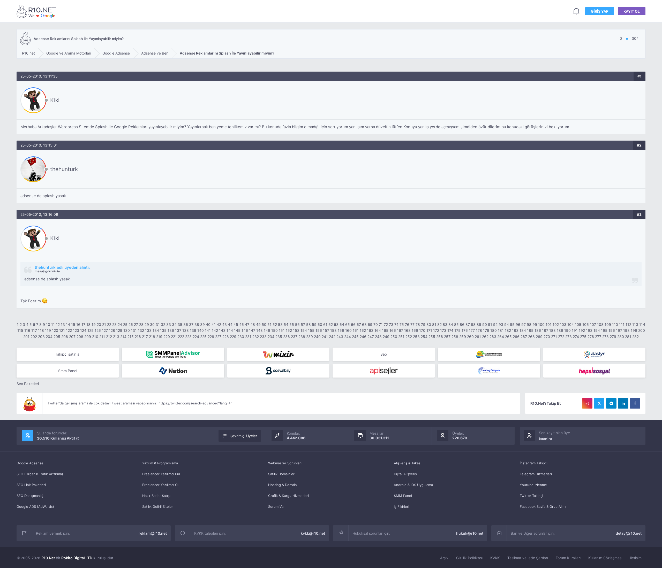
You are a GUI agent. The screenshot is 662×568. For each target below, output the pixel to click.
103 (563, 324)
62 (330, 324)
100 (541, 324)
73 (391, 324)
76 (407, 324)
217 (145, 336)
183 (515, 330)
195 (604, 330)
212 (109, 336)
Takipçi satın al (67, 354)
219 (159, 336)
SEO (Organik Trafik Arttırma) (40, 474)
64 (342, 324)
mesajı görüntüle (47, 271)
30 (152, 324)
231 (248, 336)
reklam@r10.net (153, 533)
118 (41, 330)
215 (130, 336)
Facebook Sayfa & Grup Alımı (543, 506)
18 (88, 324)
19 (94, 324)
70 (375, 324)
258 (455, 336)
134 (156, 330)
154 (303, 330)
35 (180, 324)
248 (378, 336)
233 (263, 336)
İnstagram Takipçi (533, 463)
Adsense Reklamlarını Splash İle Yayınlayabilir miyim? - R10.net (37, 11)
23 (114, 324)
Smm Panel (67, 371)
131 (134, 330)
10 (48, 324)
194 (596, 330)
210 (95, 336)
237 (294, 336)
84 (450, 324)
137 (178, 330)
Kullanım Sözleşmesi (605, 558)
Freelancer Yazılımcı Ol (160, 485)
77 (412, 324)
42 (219, 324)
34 (174, 324)
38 (196, 324)
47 (247, 324)
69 (370, 324)
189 (560, 330)
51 (269, 324)
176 (465, 330)
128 (112, 330)
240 (317, 336)
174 (450, 330)
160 (348, 330)
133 (148, 330)
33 (168, 324)
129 (119, 330)
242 (332, 336)
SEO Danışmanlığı (30, 496)
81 (434, 324)
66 (353, 324)
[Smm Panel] (278, 371)
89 (479, 324)
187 (545, 330)
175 (457, 330)
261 (478, 336)
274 (576, 336)
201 (26, 336)
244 (347, 336)
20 (99, 324)
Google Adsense (30, 463)
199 (634, 330)
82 (439, 324)
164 (377, 330)
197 (619, 330)
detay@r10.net (629, 533)
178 (479, 330)
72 (386, 324)
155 (311, 330)
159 (341, 330)
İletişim (636, 558)
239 (309, 336)
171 (429, 330)
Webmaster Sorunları (285, 463)
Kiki (54, 100)
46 (241, 324)
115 (20, 330)
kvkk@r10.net (313, 533)
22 (109, 324)
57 (303, 324)
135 (163, 330)
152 (289, 330)
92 (495, 324)
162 (363, 330)
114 (642, 324)
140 (200, 330)
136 (171, 330)
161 (356, 330)
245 (355, 336)
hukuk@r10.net (469, 533)
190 (567, 330)
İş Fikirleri (401, 506)
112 (628, 324)
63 (336, 324)
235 (278, 336)
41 (214, 324)
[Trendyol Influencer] (278, 354)
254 (424, 336)
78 (418, 324)
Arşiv (444, 558)
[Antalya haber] (489, 354)
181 (501, 330)
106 (585, 324)
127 (105, 330)
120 (55, 330)
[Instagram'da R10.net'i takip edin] (587, 403)
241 (325, 336)
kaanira (545, 438)
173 (443, 330)
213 (116, 336)
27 (136, 324)
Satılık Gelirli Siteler (157, 506)
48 (252, 324)
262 (485, 336)
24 (120, 324)
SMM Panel (403, 496)
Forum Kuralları (568, 558)
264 (500, 336)
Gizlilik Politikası (469, 558)
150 (274, 330)
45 (236, 324)
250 (393, 336)
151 (282, 330)
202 (34, 336)
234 (271, 336)
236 (286, 336)
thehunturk (64, 169)
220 (166, 336)
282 (635, 336)
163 (370, 330)
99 (534, 324)
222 (181, 336)
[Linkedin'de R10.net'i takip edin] (623, 403)
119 (48, 330)
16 (78, 324)
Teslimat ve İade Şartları (527, 558)
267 (524, 336)
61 (325, 324)
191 (575, 330)
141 (208, 330)
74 (396, 324)
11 (53, 324)
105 (578, 324)
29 (147, 324)
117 (34, 330)
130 (126, 330)
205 (57, 336)
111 (622, 324)
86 (462, 324)
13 (63, 324)
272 (561, 336)
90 (484, 324)
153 (296, 330)
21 (104, 324)
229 (233, 336)
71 (381, 324)
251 (401, 336)
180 (493, 330)
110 (615, 324)
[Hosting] (594, 354)
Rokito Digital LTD (76, 558)
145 (237, 330)
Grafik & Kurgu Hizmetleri (288, 496)
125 (90, 330)
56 (297, 324)
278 (605, 336)
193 (589, 330)
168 (407, 330)
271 (554, 336)
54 (286, 324)
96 (518, 324)
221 (174, 336)
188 (552, 330)
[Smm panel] (173, 354)
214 (123, 336)
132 (141, 330)
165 (385, 330)
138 (185, 330)
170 (422, 330)
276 (591, 336)
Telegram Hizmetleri (536, 474)
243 (339, 336)
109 (608, 324)
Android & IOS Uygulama (413, 485)
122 (69, 330)
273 (568, 336)
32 (163, 324)
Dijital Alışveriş (405, 474)
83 (445, 324)
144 (230, 330)
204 (49, 336)
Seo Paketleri (28, 383)
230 (240, 336)
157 (326, 330)
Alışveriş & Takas (407, 463)
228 (225, 336)
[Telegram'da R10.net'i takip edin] (611, 403)
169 (415, 330)
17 (83, 324)
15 (73, 324)
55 (291, 324)
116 (27, 330)
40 (208, 324)
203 (41, 336)
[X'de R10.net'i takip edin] (599, 403)
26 (131, 324)
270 (547, 336)
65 (347, 324)
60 (320, 324)
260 (470, 336)
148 (259, 330)
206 (64, 336)
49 (258, 324)
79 (423, 324)
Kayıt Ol (631, 11)
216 (138, 336)
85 (456, 324)
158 (333, 330)
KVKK (495, 558)
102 (556, 324)
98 (529, 324)
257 (447, 336)
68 (364, 324)
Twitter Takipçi (531, 496)
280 (620, 336)
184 (523, 330)
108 (600, 324)
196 (611, 330)
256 (439, 336)
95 (512, 324)
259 (462, 336)
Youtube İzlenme (533, 485)
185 (530, 330)
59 (314, 324)
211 (102, 336)
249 (386, 336)
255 (431, 336)
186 (538, 330)
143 (222, 330)
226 (211, 336)
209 (87, 336)
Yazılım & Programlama (160, 463)
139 (193, 330)
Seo (383, 354)
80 (428, 324)
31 (158, 324)
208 (80, 336)
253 (416, 336)
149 (267, 330)
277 (598, 336)
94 (506, 324)
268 (531, 336)
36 (185, 324)
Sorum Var (276, 506)
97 (523, 324)
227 (218, 336)
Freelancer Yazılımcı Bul (161, 474)
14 (68, 324)
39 (202, 324)
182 (508, 330)
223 (188, 336)
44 (230, 324)
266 (516, 336)
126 (98, 330)
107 (593, 324)
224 (196, 336)
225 (203, 336)
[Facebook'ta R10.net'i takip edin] (635, 403)
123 (76, 330)
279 (613, 336)
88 (473, 324)
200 (641, 330)
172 (436, 330)
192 (582, 330)
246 (363, 336)
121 (62, 330)
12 (58, 324)
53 (280, 324)
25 (125, 324)
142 (215, 330)
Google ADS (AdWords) (35, 506)
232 (255, 336)
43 (224, 324)
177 (472, 330)
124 (83, 330)
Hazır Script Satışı (156, 496)
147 (252, 330)
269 (539, 336)
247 (370, 336)
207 (72, 336)
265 (508, 336)
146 (245, 330)
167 (400, 330)
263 (493, 336)
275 (583, 336)
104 (570, 324)
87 (467, 324)
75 (402, 324)
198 (626, 330)
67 (359, 324)
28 (141, 324)
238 (301, 336)
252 (408, 336)
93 (501, 324)
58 (308, 324)
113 (635, 324)
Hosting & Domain (282, 485)
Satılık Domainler (281, 474)
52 (275, 324)
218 (152, 336)
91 (490, 324)
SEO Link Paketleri (31, 485)
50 (264, 324)
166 (392, 330)
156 (318, 330)
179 (486, 330)
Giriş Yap (599, 11)
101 (549, 324)
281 (628, 336)
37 (191, 324)
